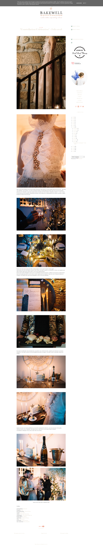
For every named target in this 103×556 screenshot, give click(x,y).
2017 (73, 146)
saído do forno (79, 102)
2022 (73, 120)
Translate (80, 158)
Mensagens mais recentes (19, 533)
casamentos (79, 92)
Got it (84, 3)
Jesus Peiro (22, 512)
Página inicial (44, 533)
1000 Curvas (21, 519)
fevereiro (75, 139)
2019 (73, 125)
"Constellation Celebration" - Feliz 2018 (41, 29)
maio (74, 136)
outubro (75, 131)
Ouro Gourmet (26, 521)
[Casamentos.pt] (76, 64)
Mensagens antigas (64, 533)
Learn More (79, 3)
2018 (73, 127)
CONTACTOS (80, 112)
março (74, 138)
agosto (74, 133)
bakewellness (80, 90)
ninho (22, 510)
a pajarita (25, 516)
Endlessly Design (25, 517)
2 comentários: (41, 528)
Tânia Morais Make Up (27, 515)
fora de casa (79, 98)
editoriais (79, 94)
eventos (79, 96)
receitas (79, 100)
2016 (73, 148)
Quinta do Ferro (25, 520)
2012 (73, 151)
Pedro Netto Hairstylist (24, 513)
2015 (73, 149)
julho (74, 134)
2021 (73, 122)
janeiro (74, 141)
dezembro (75, 128)
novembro (75, 130)
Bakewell (25, 508)
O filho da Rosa (27, 511)
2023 (73, 118)
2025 (73, 117)
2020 (73, 123)
